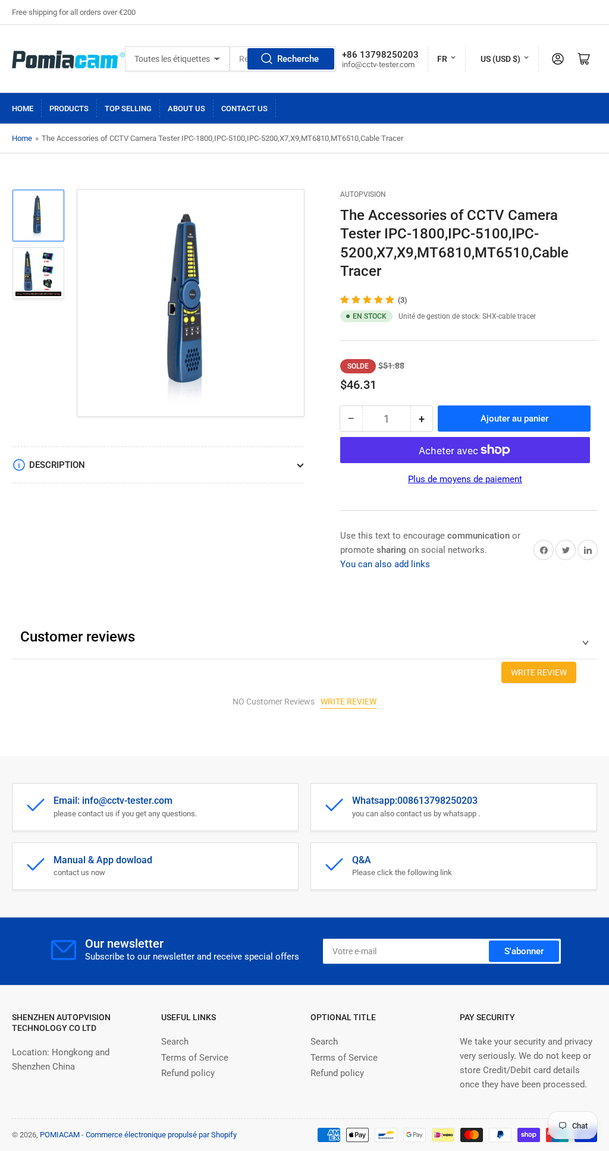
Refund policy (188, 1073)
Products (69, 108)
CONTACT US (244, 108)
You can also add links (385, 564)
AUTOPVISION (363, 194)
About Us (186, 108)
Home (22, 108)
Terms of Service (194, 1057)
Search (175, 1041)
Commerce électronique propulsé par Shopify (161, 1134)
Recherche (298, 59)
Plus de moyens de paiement (465, 479)
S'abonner (524, 951)
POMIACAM (60, 1134)
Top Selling (128, 108)
